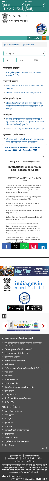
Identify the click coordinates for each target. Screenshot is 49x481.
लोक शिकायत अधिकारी (12, 356)
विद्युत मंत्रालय (9, 445)
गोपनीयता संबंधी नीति (32, 455)
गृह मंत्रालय (8, 426)
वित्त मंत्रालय (9, 418)
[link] (24, 270)
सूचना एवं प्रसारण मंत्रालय (13, 411)
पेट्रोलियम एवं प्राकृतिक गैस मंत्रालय (17, 441)
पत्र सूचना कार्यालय (18, 20)
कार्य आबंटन (8, 375)
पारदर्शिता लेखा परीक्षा (11, 383)
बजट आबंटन (9, 371)
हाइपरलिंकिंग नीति (15, 455)
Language (28, 1)
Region (4, 1)
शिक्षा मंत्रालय (9, 433)
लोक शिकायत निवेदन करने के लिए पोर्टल (18, 398)
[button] (18, 9)
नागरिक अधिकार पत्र (11, 379)
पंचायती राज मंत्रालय (11, 437)
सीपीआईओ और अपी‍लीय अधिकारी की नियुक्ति (19, 387)
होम (5, 44)
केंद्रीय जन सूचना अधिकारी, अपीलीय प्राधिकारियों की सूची (23, 368)
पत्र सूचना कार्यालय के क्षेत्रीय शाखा (16, 353)
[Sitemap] (27, 9)
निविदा (40, 458)
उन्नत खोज (35, 38)
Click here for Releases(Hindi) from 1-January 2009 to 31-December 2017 (22, 148)
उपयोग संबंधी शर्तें (28, 458)
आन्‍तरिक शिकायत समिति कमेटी (15, 360)
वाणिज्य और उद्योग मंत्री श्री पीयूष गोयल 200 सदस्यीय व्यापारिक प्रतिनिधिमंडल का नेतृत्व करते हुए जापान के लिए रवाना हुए (24, 106)
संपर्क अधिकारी (9, 364)
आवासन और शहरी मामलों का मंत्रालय (17, 429)
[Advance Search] (31, 9)
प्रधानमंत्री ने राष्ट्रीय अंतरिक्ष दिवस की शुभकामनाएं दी (23, 92)
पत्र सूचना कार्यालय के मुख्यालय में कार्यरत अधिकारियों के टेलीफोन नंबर (23, 344)
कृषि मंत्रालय (9, 422)
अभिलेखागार (19, 461)
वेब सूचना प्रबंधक (10, 394)
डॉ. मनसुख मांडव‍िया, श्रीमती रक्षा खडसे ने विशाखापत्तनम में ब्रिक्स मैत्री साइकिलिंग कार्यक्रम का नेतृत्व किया (25, 140)
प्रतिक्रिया (30, 461)
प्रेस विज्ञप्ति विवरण (28, 44)
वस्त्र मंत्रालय (9, 414)
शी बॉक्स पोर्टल (9, 402)
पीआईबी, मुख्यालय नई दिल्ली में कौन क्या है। (19, 349)
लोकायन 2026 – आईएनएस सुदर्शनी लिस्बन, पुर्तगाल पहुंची (25, 128)
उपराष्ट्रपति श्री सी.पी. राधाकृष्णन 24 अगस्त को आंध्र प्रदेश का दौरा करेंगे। (24, 73)
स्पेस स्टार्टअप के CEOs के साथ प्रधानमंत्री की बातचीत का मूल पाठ (24, 87)
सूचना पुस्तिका (9, 390)
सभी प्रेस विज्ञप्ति (14, 44)
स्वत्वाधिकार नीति (13, 458)
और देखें (44, 448)
